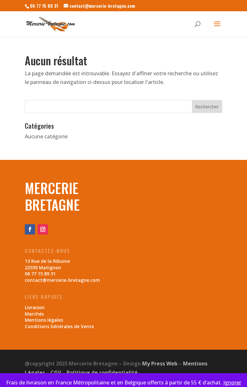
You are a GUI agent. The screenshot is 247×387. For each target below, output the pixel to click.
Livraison (35, 307)
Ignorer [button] (232, 382)
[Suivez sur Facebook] (30, 229)
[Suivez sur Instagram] (43, 229)
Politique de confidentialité (102, 372)
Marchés (34, 314)
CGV (55, 372)
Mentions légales (44, 320)
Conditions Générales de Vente (59, 326)
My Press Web (160, 363)
